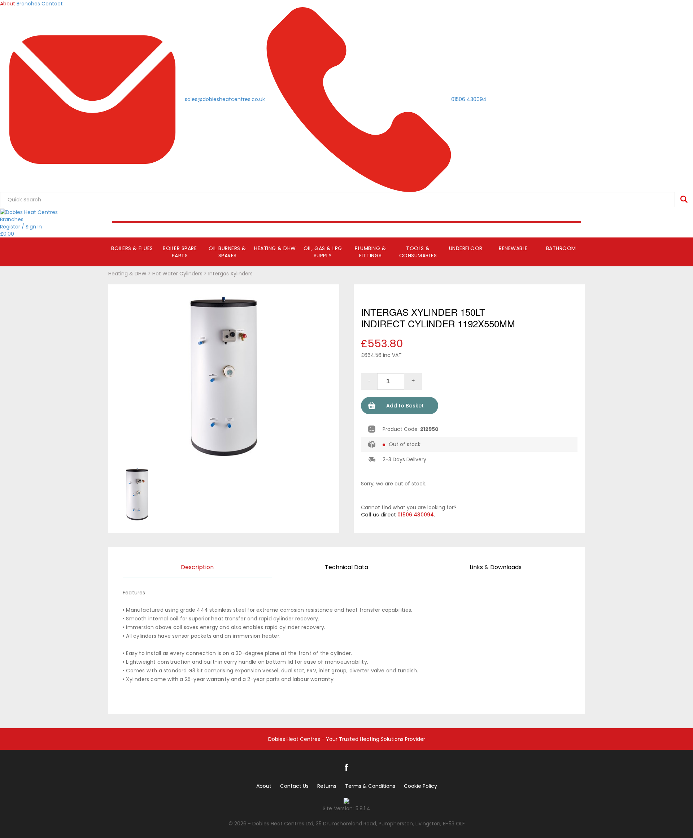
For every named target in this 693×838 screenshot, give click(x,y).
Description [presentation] (197, 567)
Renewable (513, 248)
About (7, 3)
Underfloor (466, 248)
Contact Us (294, 786)
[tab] (197, 567)
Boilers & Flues (132, 248)
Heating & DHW (275, 248)
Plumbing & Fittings (370, 252)
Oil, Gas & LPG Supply (323, 252)
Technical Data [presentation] (346, 567)
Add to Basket (405, 405)
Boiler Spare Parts (180, 252)
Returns (326, 786)
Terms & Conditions (370, 786)
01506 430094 (415, 514)
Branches (28, 3)
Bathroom (561, 248)
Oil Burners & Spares (227, 252)
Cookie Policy (420, 786)
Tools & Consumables (418, 252)
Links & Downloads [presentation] (496, 567)
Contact (52, 3)
